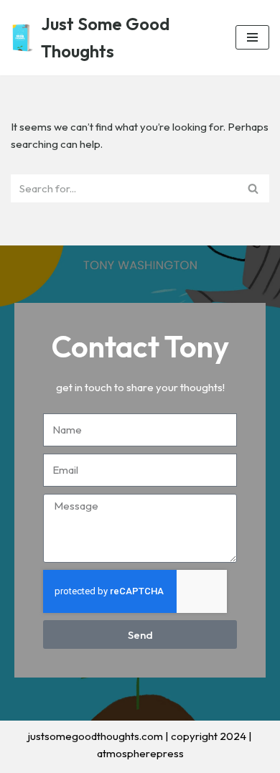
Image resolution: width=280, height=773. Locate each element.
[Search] (253, 188)
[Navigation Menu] (252, 37)
